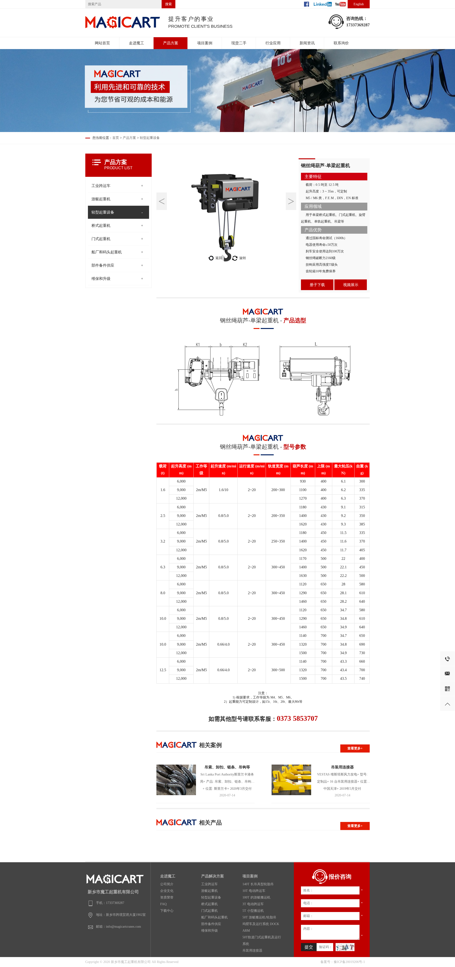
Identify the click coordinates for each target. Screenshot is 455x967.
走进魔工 (136, 43)
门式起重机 (100, 239)
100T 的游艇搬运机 (256, 897)
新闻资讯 (307, 43)
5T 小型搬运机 (253, 910)
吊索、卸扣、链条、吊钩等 (227, 767)
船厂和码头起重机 (106, 252)
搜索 (168, 4)
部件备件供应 (102, 265)
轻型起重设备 (150, 138)
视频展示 (350, 285)
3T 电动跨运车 (253, 904)
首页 (115, 138)
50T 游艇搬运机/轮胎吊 (259, 917)
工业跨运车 (100, 186)
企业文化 (166, 891)
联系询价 (341, 43)
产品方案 (170, 43)
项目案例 (204, 43)
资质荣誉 (166, 897)
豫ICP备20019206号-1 (349, 962)
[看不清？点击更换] (345, 947)
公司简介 (166, 884)
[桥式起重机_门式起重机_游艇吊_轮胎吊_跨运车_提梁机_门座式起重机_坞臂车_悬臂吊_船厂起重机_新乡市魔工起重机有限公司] (123, 27)
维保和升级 (100, 279)
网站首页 (102, 43)
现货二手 (238, 43)
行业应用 (273, 43)
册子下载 (317, 285)
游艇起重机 (100, 199)
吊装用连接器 (342, 767)
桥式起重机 (100, 226)
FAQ (163, 904)
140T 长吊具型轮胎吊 (258, 884)
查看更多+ (355, 748)
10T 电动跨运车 (253, 891)
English (359, 4)
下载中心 (166, 910)
